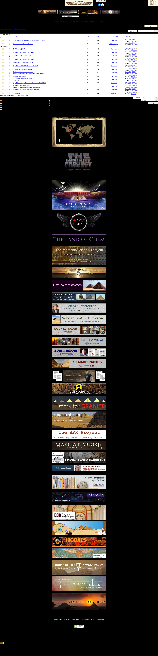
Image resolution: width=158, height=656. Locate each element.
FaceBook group (73, 21)
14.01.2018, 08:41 (130, 61)
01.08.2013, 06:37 (130, 89)
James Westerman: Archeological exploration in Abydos (29, 40)
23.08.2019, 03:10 (130, 51)
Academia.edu (93, 21)
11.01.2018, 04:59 (130, 65)
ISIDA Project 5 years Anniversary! (23, 62)
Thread (15, 36)
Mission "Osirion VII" (19, 48)
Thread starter (114, 36)
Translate (93, 16)
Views (98, 36)
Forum (2, 29)
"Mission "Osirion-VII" (60, 21)
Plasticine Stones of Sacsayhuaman (23, 72)
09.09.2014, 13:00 (130, 78)
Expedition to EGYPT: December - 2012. (25, 89)
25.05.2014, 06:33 (130, 85)
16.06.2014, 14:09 (130, 82)
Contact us (102, 21)
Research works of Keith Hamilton (23, 44)
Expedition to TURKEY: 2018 (22, 56)
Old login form (101, 8)
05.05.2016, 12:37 (130, 72)
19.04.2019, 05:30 (130, 58)
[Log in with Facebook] (99, 4)
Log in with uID (101, 1)
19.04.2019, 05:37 (130, 55)
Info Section (8, 29)
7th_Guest (114, 40)
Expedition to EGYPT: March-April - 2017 (25, 66)
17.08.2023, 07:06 (130, 48)
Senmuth (113, 93)
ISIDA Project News (20, 29)
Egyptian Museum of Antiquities (22, 69)
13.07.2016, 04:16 (130, 68)
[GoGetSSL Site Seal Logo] (79, 627)
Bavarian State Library (19, 76)
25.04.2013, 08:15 (130, 92)
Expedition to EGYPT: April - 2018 (23, 59)
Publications (16, 93)
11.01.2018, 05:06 (130, 43)
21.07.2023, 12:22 (130, 39)
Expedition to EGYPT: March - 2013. (24, 85)
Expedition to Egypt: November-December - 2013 (27, 83)
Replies (87, 36)
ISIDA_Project (113, 44)
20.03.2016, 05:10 (130, 75)
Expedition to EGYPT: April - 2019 (23, 52)
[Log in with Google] (102, 4)
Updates (127, 36)
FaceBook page (83, 21)
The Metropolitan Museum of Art (22, 78)
